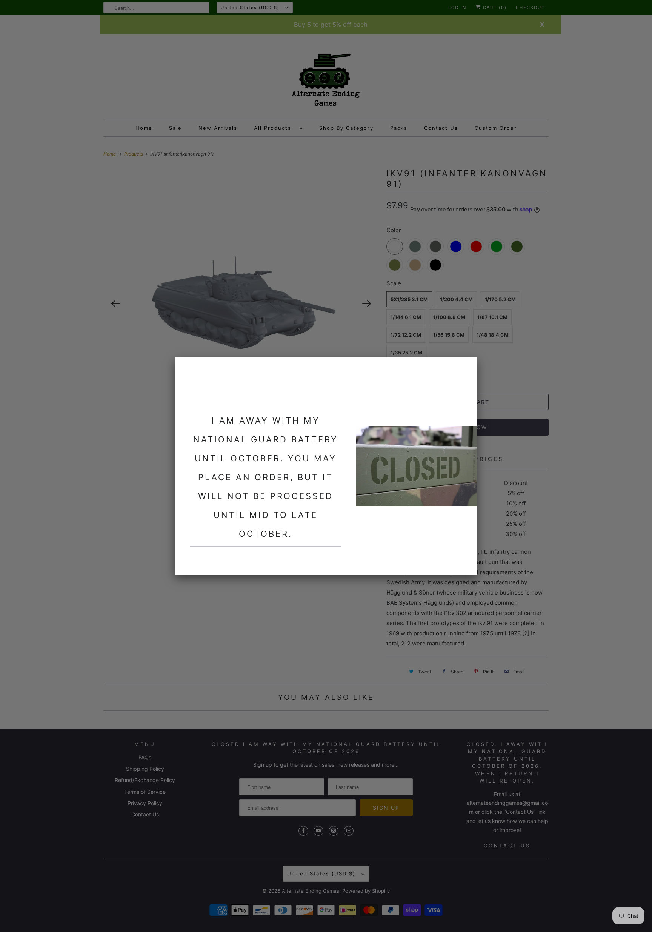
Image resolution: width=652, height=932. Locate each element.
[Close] (466, 367)
